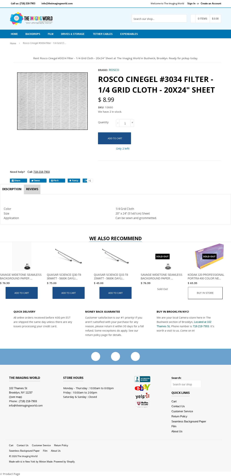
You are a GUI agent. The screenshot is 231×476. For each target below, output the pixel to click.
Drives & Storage (72, 34)
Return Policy (179, 416)
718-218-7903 (201, 326)
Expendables (129, 34)
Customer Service (182, 411)
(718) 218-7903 (27, 3)
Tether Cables (103, 34)
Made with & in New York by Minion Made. (31, 461)
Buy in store (205, 293)
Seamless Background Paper (188, 421)
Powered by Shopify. (64, 461)
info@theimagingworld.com (57, 3)
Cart (173, 401)
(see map (15, 396)
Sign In (191, 3)
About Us (176, 431)
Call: (38, 171)
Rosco (114, 70)
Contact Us (178, 406)
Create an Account (211, 3)
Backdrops (32, 34)
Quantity (103, 122)
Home (14, 34)
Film (50, 34)
